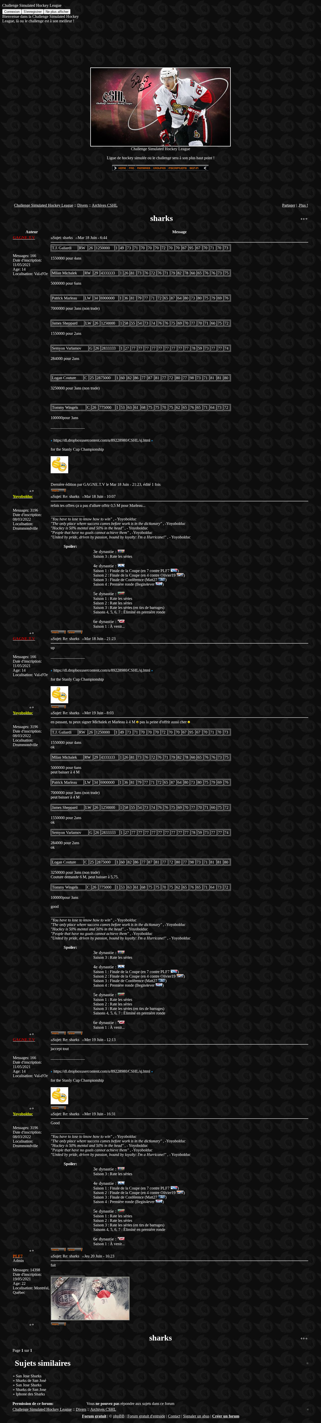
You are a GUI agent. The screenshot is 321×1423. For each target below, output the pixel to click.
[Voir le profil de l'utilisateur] (58, 491)
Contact (174, 1416)
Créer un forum (225, 1416)
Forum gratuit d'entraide (146, 1416)
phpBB (119, 1416)
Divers (82, 205)
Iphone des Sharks (30, 1394)
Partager (288, 205)
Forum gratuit (94, 1416)
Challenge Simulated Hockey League (43, 205)
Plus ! (303, 205)
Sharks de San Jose (31, 1389)
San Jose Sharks (28, 1376)
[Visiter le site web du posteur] (75, 633)
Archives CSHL (105, 205)
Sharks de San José (31, 1380)
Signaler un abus (196, 1416)
